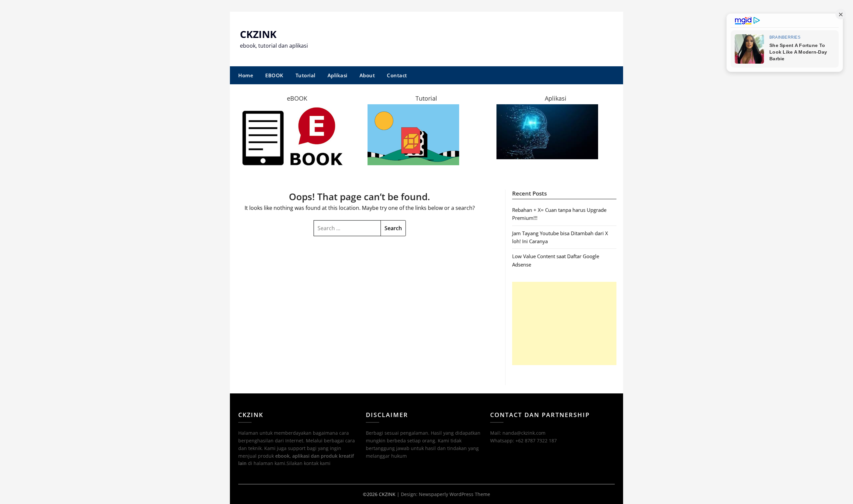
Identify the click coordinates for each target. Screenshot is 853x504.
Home (245, 75)
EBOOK (274, 75)
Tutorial (306, 75)
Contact (397, 75)
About (367, 75)
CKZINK (258, 34)
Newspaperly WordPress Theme (454, 494)
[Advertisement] (564, 323)
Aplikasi (338, 75)
